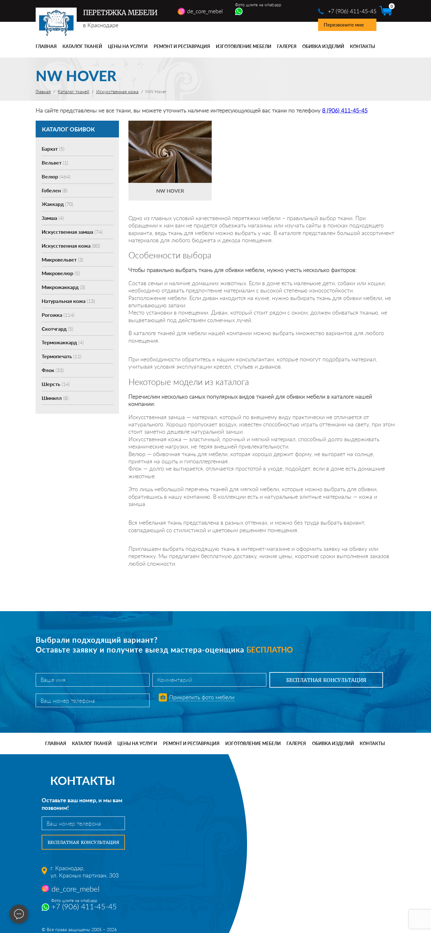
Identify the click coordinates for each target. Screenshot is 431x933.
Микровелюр (61, 273)
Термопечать (61, 356)
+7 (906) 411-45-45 (352, 11)
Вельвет (55, 163)
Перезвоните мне (344, 24)
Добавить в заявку (170, 161)
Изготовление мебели (243, 46)
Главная (46, 46)
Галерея (287, 46)
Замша (53, 218)
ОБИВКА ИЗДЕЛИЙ (323, 46)
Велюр (56, 176)
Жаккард (57, 204)
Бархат (53, 149)
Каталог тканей (82, 46)
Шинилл (55, 398)
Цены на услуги (128, 46)
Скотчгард (57, 329)
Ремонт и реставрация (182, 46)
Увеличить (170, 142)
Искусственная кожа (71, 246)
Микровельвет (62, 259)
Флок (53, 370)
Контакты (362, 46)
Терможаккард (63, 342)
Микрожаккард (63, 287)
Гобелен (55, 190)
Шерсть (56, 384)
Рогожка (58, 315)
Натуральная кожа (68, 301)
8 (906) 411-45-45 (345, 110)
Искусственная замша (72, 232)
